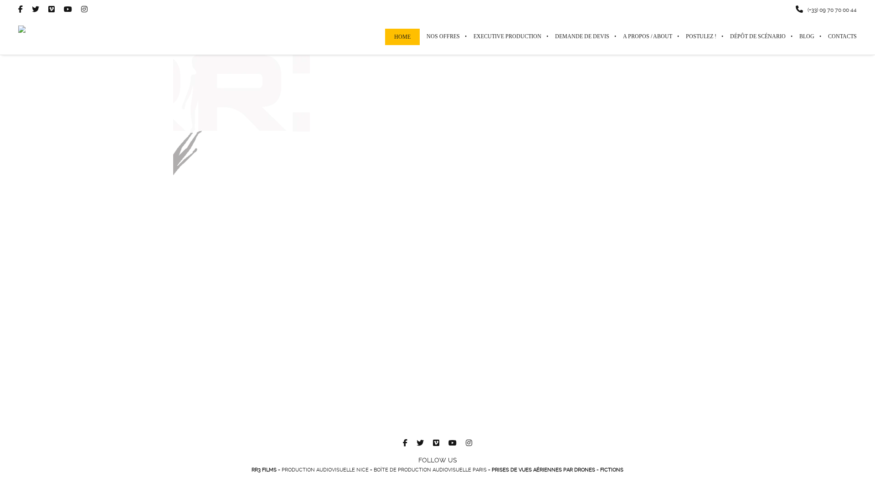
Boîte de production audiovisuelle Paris (430, 470)
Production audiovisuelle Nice (325, 470)
